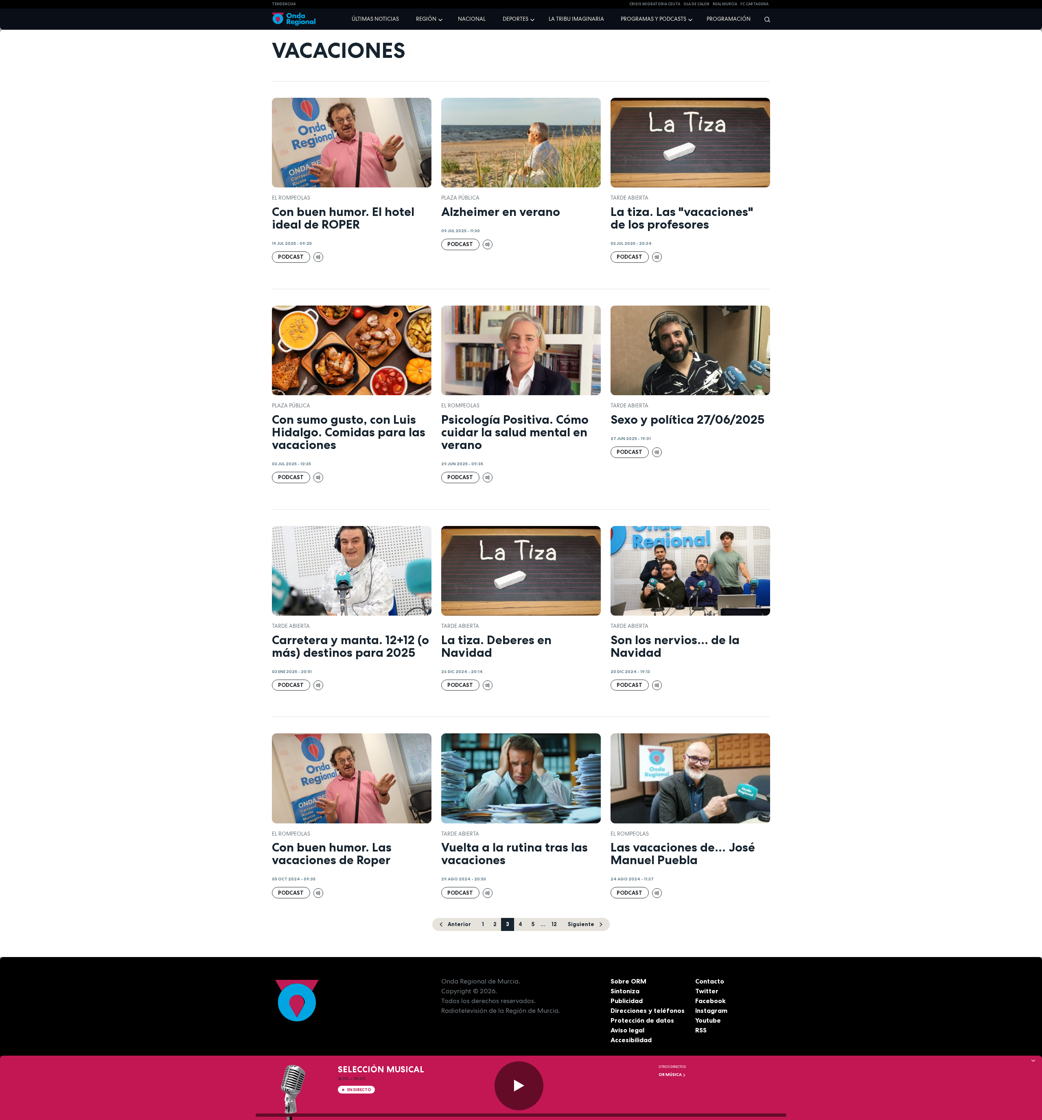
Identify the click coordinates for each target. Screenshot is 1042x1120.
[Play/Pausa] (519, 1085)
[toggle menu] (441, 19)
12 (554, 924)
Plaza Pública (460, 197)
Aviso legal (627, 1030)
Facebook (710, 1001)
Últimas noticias (375, 18)
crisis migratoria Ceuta (654, 4)
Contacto (709, 981)
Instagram (711, 1010)
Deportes (515, 18)
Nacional (472, 18)
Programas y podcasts (653, 18)
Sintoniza (625, 991)
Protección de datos (642, 1020)
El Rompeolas (291, 197)
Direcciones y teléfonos (648, 1010)
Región (426, 18)
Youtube (708, 1020)
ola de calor (696, 4)
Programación (729, 18)
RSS (701, 1030)
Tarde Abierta (629, 197)
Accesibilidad (631, 1040)
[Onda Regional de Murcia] (293, 19)
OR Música (671, 1074)
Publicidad (627, 1001)
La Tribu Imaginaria (576, 18)
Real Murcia (725, 4)
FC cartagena (754, 4)
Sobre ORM (628, 981)
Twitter (706, 991)
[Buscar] (764, 19)
